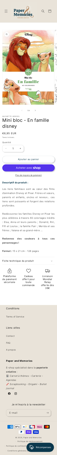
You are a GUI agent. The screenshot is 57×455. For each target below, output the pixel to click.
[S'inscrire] (47, 412)
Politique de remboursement (30, 441)
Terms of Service (15, 316)
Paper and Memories (32, 437)
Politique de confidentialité (18, 446)
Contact (10, 336)
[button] (6, 11)
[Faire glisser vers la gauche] (22, 110)
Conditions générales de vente (20, 451)
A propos (11, 349)
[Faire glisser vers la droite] (35, 110)
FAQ (8, 342)
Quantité (6, 142)
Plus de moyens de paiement (28, 175)
